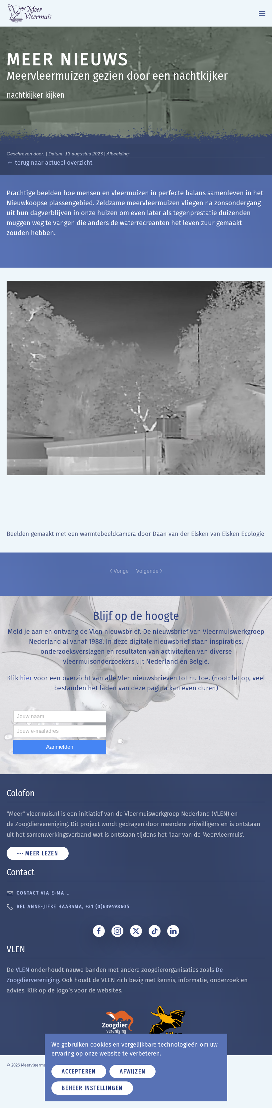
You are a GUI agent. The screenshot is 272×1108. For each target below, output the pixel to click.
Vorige (121, 571)
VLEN (22, 970)
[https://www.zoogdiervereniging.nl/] (117, 1022)
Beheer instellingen (92, 1088)
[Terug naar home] (34, 13)
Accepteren (79, 1071)
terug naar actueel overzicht (54, 162)
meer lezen (41, 853)
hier (26, 678)
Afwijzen (132, 1071)
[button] (262, 13)
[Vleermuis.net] (167, 1022)
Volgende (147, 571)
